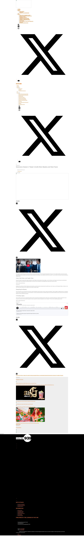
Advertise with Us (20, 506)
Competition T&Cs (20, 511)
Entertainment (20, 171)
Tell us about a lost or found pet (26, 21)
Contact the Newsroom (22, 90)
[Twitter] (42, 256)
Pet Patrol (21, 20)
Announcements (20, 515)
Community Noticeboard (22, 99)
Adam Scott (18, 375)
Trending (21, 12)
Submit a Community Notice (24, 19)
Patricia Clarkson (39, 375)
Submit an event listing (24, 18)
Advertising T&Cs (20, 512)
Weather (21, 22)
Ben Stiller (26, 375)
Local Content (20, 514)
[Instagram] (19, 110)
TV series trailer (59, 375)
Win (18, 13)
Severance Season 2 (52, 375)
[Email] (18, 258)
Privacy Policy (20, 510)
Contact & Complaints (21, 504)
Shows (18, 86)
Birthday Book (22, 16)
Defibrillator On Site (22, 104)
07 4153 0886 (22, 528)
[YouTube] (18, 81)
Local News (21, 11)
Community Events (23, 17)
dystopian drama (32, 375)
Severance (45, 375)
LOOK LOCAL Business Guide (24, 15)
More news (18, 424)
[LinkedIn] (16, 258)
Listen (18, 85)
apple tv (22, 375)
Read (19, 10)
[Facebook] (19, 108)
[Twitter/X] (43, 79)
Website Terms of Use (21, 513)
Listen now (18, 83)
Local (19, 14)
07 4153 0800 (22, 529)
